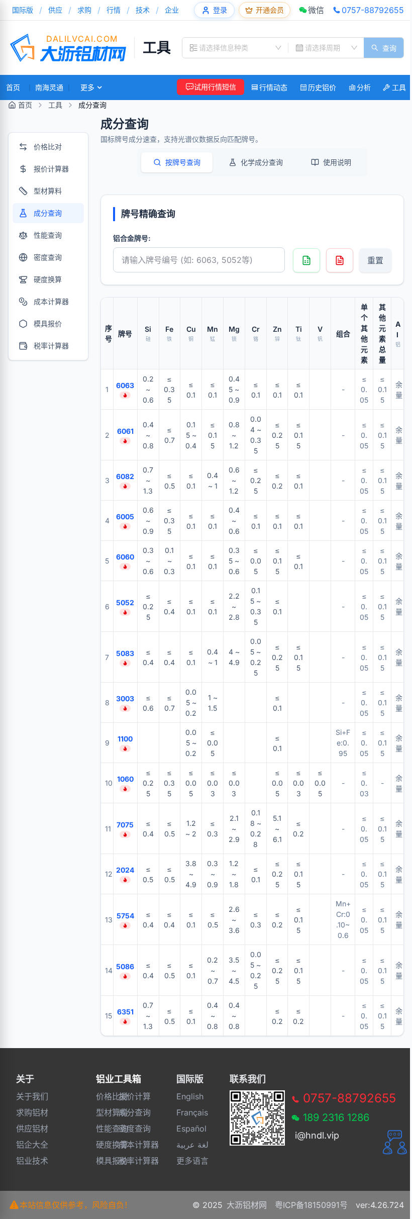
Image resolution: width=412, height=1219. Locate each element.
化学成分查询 (262, 162)
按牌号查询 (182, 162)
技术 (143, 10)
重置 (375, 260)
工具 (157, 47)
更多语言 (192, 1161)
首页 (13, 87)
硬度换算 (103, 1145)
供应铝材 (32, 1128)
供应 (55, 10)
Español (191, 1128)
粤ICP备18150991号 (311, 1205)
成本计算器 (126, 1145)
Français (192, 1112)
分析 (364, 87)
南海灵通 (49, 87)
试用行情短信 (215, 86)
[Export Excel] (306, 260)
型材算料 (103, 1112)
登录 (220, 10)
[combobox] (235, 47)
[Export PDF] (339, 260)
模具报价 (103, 1161)
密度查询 (126, 1128)
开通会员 (270, 10)
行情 (114, 10)
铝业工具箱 (118, 1079)
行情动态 (273, 87)
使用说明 (337, 162)
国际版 (22, 10)
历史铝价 (322, 87)
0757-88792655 (373, 10)
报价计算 (126, 1096)
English (189, 1096)
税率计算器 (126, 1161)
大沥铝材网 (247, 1205)
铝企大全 (32, 1145)
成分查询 (126, 1112)
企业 (172, 10)
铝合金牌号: (132, 238)
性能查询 (103, 1128)
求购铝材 (32, 1112)
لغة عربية (192, 1145)
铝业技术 (32, 1161)
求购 (84, 10)
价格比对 (103, 1096)
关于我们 (32, 1096)
